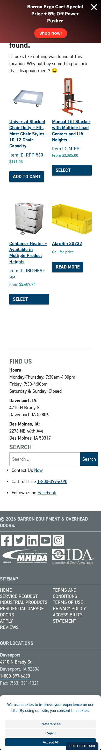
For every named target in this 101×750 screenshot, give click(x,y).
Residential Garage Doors (22, 611)
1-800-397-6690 (52, 481)
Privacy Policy (69, 608)
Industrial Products (23, 602)
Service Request (19, 596)
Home (6, 590)
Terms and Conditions (65, 593)
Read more (68, 267)
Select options (65, 171)
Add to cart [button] (27, 176)
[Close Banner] (94, 7)
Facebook (47, 493)
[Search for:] (44, 459)
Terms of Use (68, 602)
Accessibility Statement (67, 618)
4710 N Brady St (16, 662)
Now (38, 470)
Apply (6, 621)
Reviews (9, 627)
